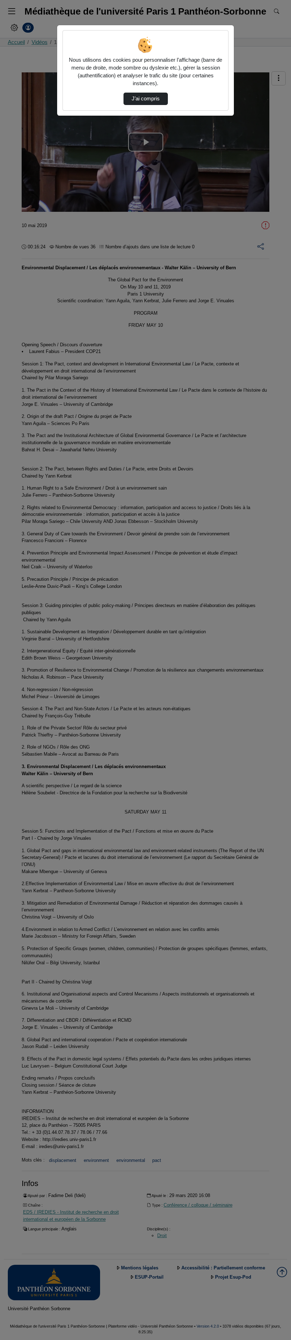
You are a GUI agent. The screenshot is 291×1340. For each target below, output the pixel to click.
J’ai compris (146, 98)
